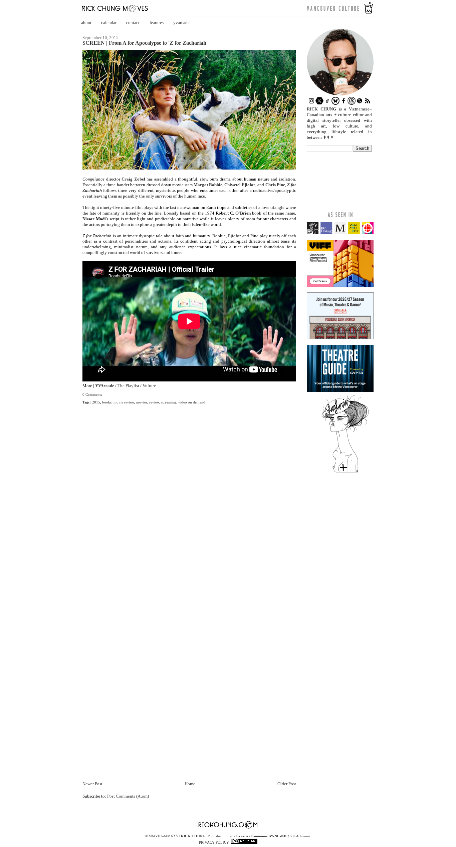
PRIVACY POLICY (214, 842)
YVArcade (104, 385)
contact (133, 22)
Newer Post (92, 783)
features (157, 22)
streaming (168, 402)
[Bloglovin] (345, 472)
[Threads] (352, 103)
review (154, 402)
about (86, 22)
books (106, 402)
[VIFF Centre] (340, 285)
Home (190, 783)
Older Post (286, 783)
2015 (96, 402)
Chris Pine (275, 184)
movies (141, 402)
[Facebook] (343, 103)
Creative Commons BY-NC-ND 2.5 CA (267, 836)
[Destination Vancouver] (340, 232)
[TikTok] (327, 103)
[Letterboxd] (360, 103)
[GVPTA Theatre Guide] (340, 390)
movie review (123, 402)
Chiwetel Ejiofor (239, 184)
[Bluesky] (335, 103)
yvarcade (181, 22)
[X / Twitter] (319, 103)
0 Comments (92, 394)
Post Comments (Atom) (128, 796)
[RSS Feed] (368, 103)
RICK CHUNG (193, 836)
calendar (109, 22)
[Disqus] (189, 509)
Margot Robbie (208, 184)
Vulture (149, 385)
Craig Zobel (133, 179)
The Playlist (128, 385)
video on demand (191, 402)
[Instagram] (311, 103)
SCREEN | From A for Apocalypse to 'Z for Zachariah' (145, 43)
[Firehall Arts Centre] (340, 337)
